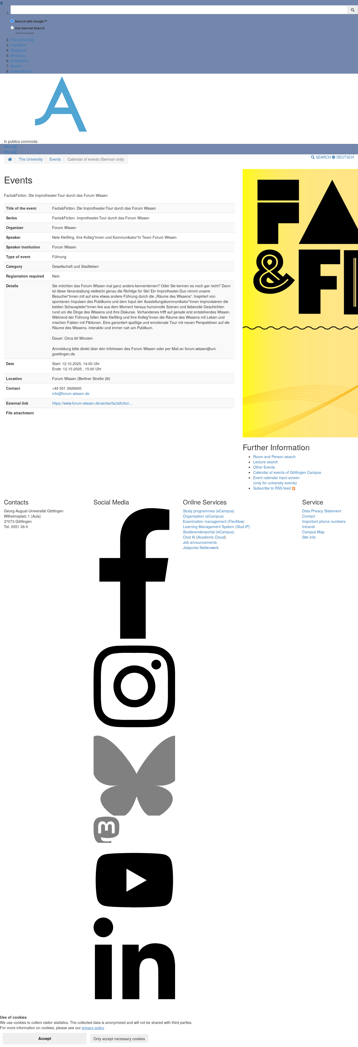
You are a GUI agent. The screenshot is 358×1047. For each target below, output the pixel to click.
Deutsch (344, 157)
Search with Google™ (31, 21)
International (20, 71)
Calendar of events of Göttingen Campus (287, 472)
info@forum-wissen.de (70, 393)
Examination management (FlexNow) (214, 521)
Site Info (309, 537)
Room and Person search (274, 456)
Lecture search (265, 461)
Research (18, 50)
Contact (308, 516)
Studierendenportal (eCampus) (208, 531)
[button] (10, 146)
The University (22, 39)
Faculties (17, 44)
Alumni (16, 65)
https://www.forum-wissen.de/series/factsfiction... (92, 403)
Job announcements (200, 542)
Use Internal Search (30, 28)
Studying (17, 55)
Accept (44, 1038)
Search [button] (323, 157)
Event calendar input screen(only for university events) (276, 480)
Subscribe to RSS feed (272, 488)
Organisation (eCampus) (203, 516)
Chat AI (189, 537)
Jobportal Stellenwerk (201, 547)
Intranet (308, 526)
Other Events (264, 467)
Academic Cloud (211, 537)
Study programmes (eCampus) (208, 510)
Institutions (19, 60)
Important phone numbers (323, 521)
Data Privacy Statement (321, 510)
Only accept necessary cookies (119, 1038)
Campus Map (313, 531)
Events (55, 159)
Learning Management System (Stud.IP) (216, 526)
